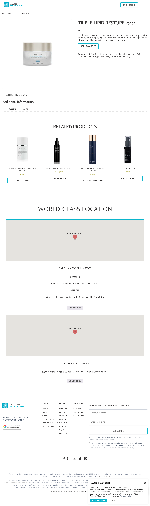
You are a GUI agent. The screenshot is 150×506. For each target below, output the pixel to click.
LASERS (62, 419)
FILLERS (62, 412)
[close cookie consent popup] (145, 483)
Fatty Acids (137, 54)
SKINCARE (63, 416)
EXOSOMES (64, 409)
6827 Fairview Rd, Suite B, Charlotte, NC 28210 (75, 297)
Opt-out (112, 500)
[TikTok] (80, 458)
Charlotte (78, 409)
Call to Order (88, 46)
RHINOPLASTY (48, 419)
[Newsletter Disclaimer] (89, 444)
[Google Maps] (85, 458)
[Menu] (144, 5)
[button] (75, 237)
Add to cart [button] (22, 181)
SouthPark (78, 412)
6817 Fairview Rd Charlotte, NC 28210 (75, 283)
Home (4, 13)
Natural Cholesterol (87, 56)
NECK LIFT (46, 412)
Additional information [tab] (16, 94)
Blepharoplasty (50, 423)
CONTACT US (75, 308)
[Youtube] (74, 458)
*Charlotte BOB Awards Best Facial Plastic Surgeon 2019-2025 (75, 491)
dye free (109, 54)
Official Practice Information (15, 483)
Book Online (129, 5)
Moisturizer (11, 13)
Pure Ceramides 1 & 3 (120, 56)
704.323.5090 (104, 476)
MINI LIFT (46, 416)
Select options (57, 178)
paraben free (103, 56)
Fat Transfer (48, 426)
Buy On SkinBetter (92, 181)
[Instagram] (68, 458)
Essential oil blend (122, 54)
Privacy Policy (128, 448)
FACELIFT (46, 409)
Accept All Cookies (98, 500)
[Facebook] (64, 458)
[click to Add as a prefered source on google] (19, 427)
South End (78, 416)
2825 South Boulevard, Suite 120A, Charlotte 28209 (75, 372)
